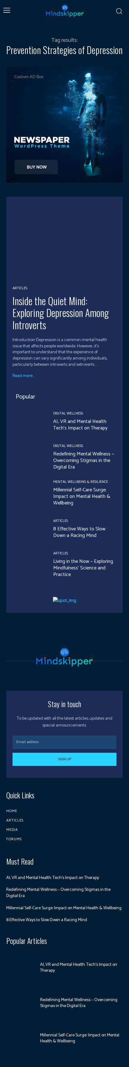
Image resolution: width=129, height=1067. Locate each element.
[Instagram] (53, 676)
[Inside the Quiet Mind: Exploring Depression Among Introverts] (64, 241)
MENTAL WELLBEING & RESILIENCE (80, 482)
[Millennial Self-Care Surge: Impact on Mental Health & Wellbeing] (28, 493)
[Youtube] (76, 676)
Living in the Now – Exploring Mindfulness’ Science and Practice (83, 568)
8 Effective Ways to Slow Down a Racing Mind (79, 532)
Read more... (23, 376)
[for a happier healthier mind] (65, 11)
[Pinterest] (64, 676)
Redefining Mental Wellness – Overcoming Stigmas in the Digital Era (83, 460)
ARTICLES (20, 288)
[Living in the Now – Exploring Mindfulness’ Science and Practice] (28, 565)
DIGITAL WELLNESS (68, 413)
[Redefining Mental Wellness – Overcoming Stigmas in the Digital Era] (28, 457)
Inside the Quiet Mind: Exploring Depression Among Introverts (61, 312)
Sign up (64, 759)
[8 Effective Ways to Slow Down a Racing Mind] (28, 529)
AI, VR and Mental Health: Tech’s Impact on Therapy (80, 424)
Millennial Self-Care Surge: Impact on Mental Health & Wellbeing (81, 496)
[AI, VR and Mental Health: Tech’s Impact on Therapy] (28, 421)
